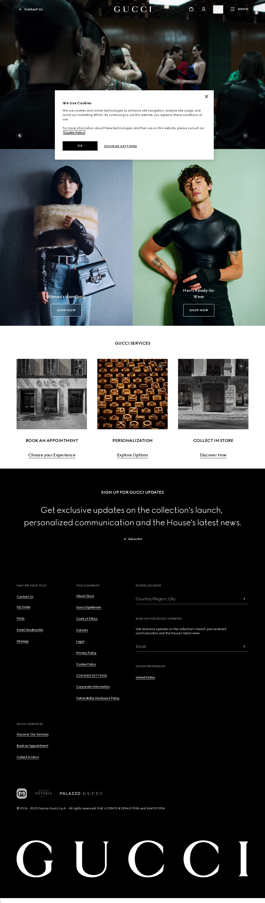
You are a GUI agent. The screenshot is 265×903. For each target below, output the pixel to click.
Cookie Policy (74, 132)
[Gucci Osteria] (43, 793)
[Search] (218, 9)
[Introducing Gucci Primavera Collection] (132, 74)
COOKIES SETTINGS (91, 675)
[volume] (20, 135)
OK (80, 145)
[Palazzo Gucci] (80, 793)
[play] (245, 135)
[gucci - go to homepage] (132, 9)
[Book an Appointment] (52, 394)
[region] (134, 125)
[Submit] (244, 599)
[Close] (206, 96)
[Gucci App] (22, 793)
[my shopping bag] (191, 9)
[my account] (204, 9)
